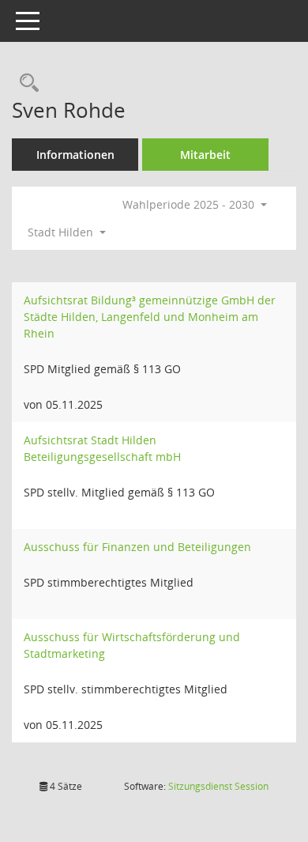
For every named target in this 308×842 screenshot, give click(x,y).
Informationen (75, 154)
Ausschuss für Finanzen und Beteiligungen (137, 546)
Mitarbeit (205, 154)
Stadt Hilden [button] (62, 232)
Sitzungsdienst (218, 786)
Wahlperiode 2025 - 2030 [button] (189, 204)
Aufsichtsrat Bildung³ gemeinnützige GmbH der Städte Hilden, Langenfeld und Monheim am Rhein (150, 317)
